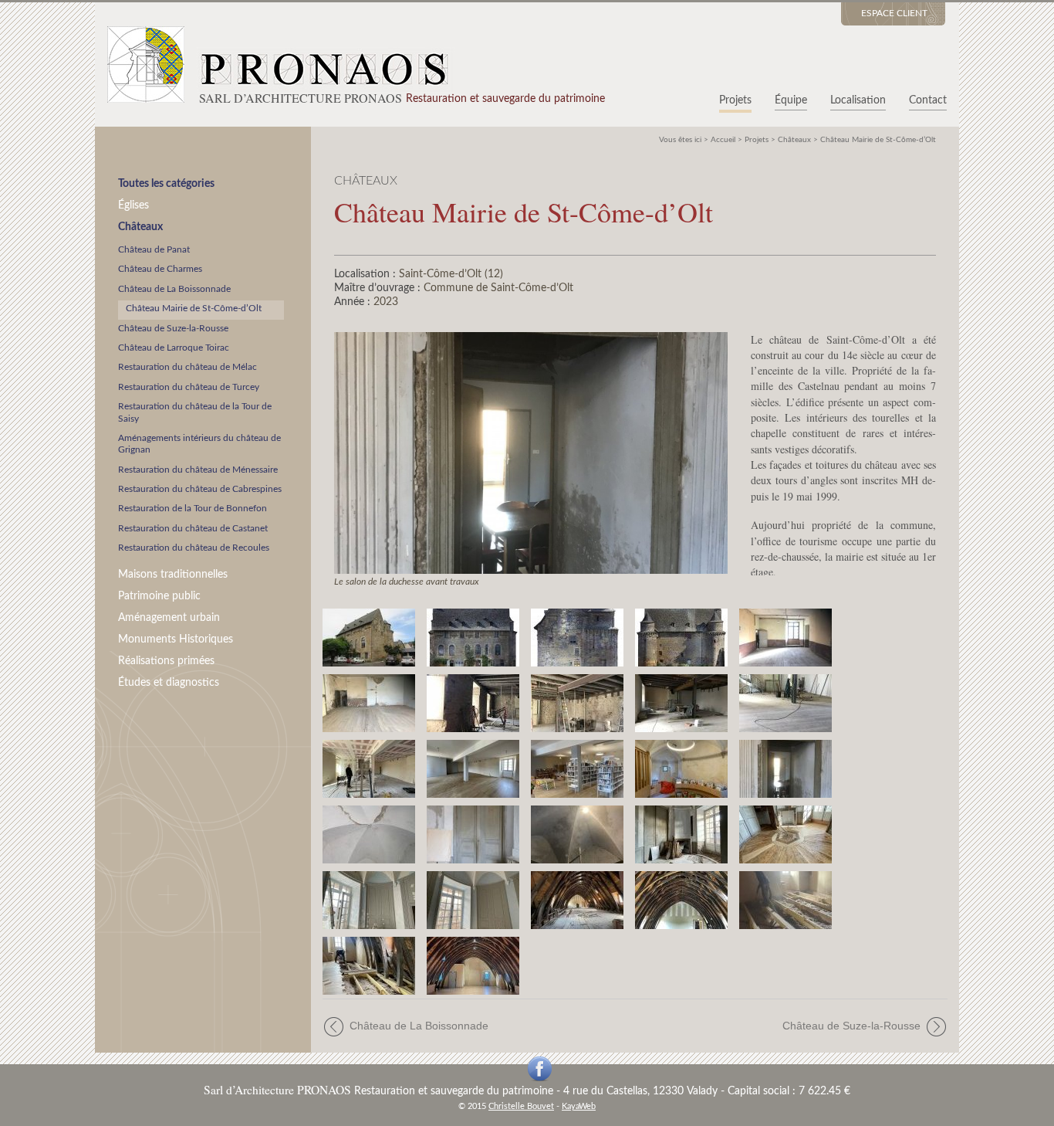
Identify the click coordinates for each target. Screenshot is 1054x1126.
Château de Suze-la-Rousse (173, 328)
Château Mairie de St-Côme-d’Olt (194, 308)
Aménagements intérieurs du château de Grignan (199, 443)
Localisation (858, 100)
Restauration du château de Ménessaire (198, 469)
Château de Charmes (160, 268)
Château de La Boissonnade (174, 288)
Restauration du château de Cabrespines (200, 488)
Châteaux (140, 226)
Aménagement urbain (169, 617)
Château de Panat (154, 249)
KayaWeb (579, 1106)
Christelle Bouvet (521, 1106)
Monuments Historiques (175, 639)
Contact (928, 100)
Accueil (723, 140)
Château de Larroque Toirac (173, 347)
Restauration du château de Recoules (193, 547)
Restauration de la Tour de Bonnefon (192, 508)
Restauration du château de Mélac (187, 366)
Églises (133, 205)
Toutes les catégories (166, 183)
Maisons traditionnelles (173, 574)
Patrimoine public (159, 596)
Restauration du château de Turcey (188, 387)
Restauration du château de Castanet (193, 528)
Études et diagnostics (168, 682)
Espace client (894, 13)
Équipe (791, 100)
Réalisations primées (166, 660)
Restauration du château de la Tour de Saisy (195, 412)
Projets (735, 100)
